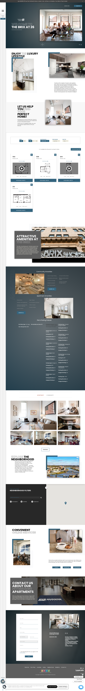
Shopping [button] (25, 501)
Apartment (40, 395)
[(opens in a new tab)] (10, 671)
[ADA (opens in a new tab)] (83, 668)
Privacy (82, 673)
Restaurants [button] (15, 501)
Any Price (55, 141)
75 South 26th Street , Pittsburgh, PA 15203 (20, 482)
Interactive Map (75, 149)
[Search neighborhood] (41, 497)
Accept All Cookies (52, 686)
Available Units (21, 180)
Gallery (44, 667)
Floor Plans (32, 667)
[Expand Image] (33, 415)
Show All (52, 289)
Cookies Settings (63, 686)
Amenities (39, 667)
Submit (29, 656)
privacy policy (22, 652)
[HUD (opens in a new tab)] (81, 668)
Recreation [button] (36, 501)
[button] (79, 44)
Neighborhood (50, 667)
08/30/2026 (44, 141)
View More (45, 449)
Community (50, 395)
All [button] (21, 141)
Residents (57, 667)
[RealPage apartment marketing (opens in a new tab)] (78, 670)
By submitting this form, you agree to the (29, 651)
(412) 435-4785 (53, 636)
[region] (36, 686)
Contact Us (63, 667)
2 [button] (24, 141)
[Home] (3, 5)
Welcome (27, 667)
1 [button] (33, 141)
